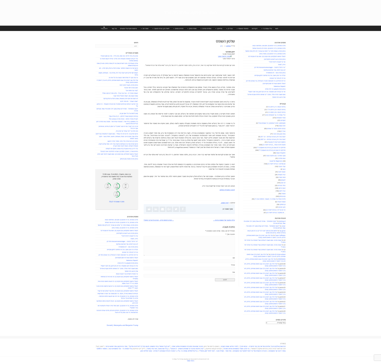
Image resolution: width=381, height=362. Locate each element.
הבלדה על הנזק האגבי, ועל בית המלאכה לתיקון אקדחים (269, 75)
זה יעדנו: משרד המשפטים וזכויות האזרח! (236, 349)
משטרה (283, 194)
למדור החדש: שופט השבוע (229, 346)
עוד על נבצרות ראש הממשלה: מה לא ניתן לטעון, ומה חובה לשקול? (266, 92)
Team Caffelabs (280, 235)
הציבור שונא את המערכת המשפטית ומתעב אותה (187, 346)
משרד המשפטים (280, 118)
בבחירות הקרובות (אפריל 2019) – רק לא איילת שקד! (123, 116)
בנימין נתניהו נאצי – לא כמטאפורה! (275, 73)
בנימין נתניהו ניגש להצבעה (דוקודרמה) (274, 59)
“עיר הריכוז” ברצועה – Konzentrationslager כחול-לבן (269, 67)
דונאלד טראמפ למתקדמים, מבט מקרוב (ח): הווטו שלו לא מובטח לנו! (266, 56)
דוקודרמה (254, 29)
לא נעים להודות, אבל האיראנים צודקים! (274, 70)
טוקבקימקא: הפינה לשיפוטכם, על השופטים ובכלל (271, 123)
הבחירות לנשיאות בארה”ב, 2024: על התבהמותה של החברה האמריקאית (118, 293)
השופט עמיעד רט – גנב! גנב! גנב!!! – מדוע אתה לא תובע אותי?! (120, 93)
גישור (284, 169)
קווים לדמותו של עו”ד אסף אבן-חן (129, 113)
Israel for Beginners (276, 161)
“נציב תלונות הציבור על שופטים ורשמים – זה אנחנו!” (187, 349)
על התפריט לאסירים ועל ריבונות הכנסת (127, 274)
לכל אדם (283, 183)
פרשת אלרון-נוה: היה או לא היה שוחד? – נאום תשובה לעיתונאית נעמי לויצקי (117, 134)
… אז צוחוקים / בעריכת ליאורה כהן (276, 212)
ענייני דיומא (282, 191)
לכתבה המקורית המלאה (227, 190)
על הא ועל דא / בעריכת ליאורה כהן (275, 210)
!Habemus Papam (279, 86)
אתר (233, 272)
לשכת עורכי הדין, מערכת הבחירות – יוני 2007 (272, 139)
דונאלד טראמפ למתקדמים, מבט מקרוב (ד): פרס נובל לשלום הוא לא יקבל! (118, 291)
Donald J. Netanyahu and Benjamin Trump (122, 325)
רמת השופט (282, 126)
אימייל (233, 265)
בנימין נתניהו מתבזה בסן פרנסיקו (129, 159)
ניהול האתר (190, 361)
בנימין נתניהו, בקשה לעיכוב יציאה (129, 85)
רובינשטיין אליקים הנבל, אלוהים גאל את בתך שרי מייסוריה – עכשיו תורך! (262, 346)
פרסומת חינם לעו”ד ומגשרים (128, 29)
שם (234, 258)
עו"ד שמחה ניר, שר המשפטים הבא (275, 115)
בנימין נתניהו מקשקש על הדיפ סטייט (275, 89)
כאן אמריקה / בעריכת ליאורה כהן (276, 164)
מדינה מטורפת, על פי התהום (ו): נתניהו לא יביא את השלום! (269, 48)
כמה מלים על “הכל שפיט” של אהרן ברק (127, 131)
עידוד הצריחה (281, 185)
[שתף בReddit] (149, 209)
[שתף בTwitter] (176, 209)
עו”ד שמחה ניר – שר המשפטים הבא (120, 349)
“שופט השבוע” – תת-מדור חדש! (129, 101)
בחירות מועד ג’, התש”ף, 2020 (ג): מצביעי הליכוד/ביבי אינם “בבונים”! (119, 151)
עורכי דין (283, 131)
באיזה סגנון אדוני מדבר (279, 134)
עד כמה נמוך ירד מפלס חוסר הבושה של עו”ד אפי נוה (123, 77)
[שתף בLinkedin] (156, 209)
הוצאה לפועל (281, 172)
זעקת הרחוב (282, 188)
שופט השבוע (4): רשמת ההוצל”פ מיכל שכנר (125, 96)
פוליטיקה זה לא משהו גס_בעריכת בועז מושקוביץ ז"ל (271, 147)
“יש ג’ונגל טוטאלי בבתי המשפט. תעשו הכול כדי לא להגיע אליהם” (149, 346)
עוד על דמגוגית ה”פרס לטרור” (277, 62)
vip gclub (282, 231)
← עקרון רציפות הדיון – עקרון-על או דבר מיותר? (159, 220)
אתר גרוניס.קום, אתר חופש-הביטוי (116, 346)
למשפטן (283, 180)
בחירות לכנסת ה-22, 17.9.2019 (276, 109)
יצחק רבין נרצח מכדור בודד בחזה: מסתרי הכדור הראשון (123, 141)
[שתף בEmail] (162, 209)
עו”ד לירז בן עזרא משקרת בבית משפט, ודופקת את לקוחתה (122, 149)
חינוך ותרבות (282, 207)
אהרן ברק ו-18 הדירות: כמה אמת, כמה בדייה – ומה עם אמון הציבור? (119, 56)
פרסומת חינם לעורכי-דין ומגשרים (276, 142)
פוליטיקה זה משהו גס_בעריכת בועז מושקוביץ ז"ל (272, 150)
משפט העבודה (281, 202)
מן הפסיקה (282, 204)
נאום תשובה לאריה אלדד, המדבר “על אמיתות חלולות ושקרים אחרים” (266, 94)
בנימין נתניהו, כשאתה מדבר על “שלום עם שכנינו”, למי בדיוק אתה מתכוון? (265, 51)
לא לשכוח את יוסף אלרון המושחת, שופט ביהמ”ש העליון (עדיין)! (120, 98)
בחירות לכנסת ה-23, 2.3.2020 (276, 112)
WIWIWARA (281, 259)
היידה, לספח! (281, 64)
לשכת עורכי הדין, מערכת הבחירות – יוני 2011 (272, 137)
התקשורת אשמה (280, 153)
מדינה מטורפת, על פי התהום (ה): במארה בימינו (272, 54)
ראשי (276, 29)
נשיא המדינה (281, 158)
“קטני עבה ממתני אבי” (132, 90)
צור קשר (114, 29)
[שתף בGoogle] (169, 209)
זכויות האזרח (282, 177)
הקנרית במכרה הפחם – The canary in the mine (123, 119)
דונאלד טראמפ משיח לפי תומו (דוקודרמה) (274, 83)
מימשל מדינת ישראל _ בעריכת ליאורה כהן (274, 145)
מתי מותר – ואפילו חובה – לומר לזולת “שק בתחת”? (215, 351)
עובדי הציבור (282, 166)
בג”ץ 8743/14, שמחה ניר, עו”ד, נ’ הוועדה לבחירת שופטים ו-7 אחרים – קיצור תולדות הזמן (169, 351)
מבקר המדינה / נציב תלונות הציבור (275, 156)
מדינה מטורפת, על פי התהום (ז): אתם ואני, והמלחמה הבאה (268, 45)
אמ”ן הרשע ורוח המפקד (278, 97)
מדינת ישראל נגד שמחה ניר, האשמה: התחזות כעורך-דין (270, 199)
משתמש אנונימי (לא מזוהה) (278, 254)
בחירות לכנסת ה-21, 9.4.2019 (276, 107)
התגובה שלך (230, 234)
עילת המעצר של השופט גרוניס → (224, 220)
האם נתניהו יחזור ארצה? (131, 88)
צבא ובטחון (282, 196)
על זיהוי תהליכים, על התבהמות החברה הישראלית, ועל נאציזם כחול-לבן (265, 81)
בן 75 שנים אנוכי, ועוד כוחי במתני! (157, 349)
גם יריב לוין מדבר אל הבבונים (277, 78)
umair (283, 226)
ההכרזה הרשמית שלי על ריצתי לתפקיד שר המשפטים (250, 351)
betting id (282, 221)
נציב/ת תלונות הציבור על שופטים (276, 128)
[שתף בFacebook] (183, 209)
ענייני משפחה (281, 175)
